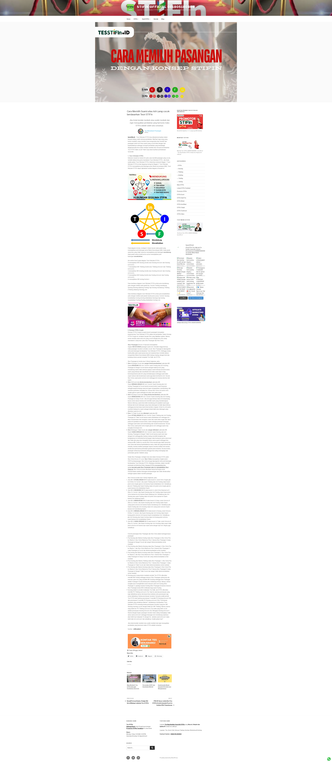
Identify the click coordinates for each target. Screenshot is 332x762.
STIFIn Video (180, 214)
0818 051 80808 (176, 734)
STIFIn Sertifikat (181, 204)
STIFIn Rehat (180, 201)
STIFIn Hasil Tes (181, 198)
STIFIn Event (180, 194)
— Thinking (180, 172)
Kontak (156, 19)
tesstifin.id (131, 137)
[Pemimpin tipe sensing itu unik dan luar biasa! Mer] (181, 261)
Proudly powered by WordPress (169, 757)
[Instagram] (138, 757)
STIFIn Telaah (181, 207)
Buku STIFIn (180, 185)
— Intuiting (180, 175)
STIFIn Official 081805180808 (166, 7)
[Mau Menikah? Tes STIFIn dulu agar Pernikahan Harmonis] (134, 678)
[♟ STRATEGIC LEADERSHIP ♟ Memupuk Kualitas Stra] (200, 281)
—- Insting (180, 181)
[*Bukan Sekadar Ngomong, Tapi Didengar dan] (200, 290)
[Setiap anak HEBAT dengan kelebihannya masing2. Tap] (181, 281)
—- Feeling (180, 178)
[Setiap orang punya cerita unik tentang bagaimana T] (191, 281)
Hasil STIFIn (145, 19)
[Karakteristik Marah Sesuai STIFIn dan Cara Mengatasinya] (165, 678)
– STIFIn (179, 165)
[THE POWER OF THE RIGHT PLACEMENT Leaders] (181, 290)
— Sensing (180, 168)
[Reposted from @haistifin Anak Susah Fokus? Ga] (191, 290)
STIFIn (136, 19)
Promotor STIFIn (182, 191)
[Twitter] (133, 757)
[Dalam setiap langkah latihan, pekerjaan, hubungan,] (200, 261)
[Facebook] (128, 757)
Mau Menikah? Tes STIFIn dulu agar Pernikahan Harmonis (133, 686)
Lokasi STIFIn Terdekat (183, 188)
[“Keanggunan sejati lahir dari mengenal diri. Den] (200, 271)
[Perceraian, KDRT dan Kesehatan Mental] (149, 678)
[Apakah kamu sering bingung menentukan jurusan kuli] (191, 261)
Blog (162, 19)
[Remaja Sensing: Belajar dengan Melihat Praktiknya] (181, 271)
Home (128, 19)
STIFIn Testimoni (182, 210)
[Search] (152, 748)
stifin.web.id (137, 629)
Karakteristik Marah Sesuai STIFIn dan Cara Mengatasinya (164, 686)
